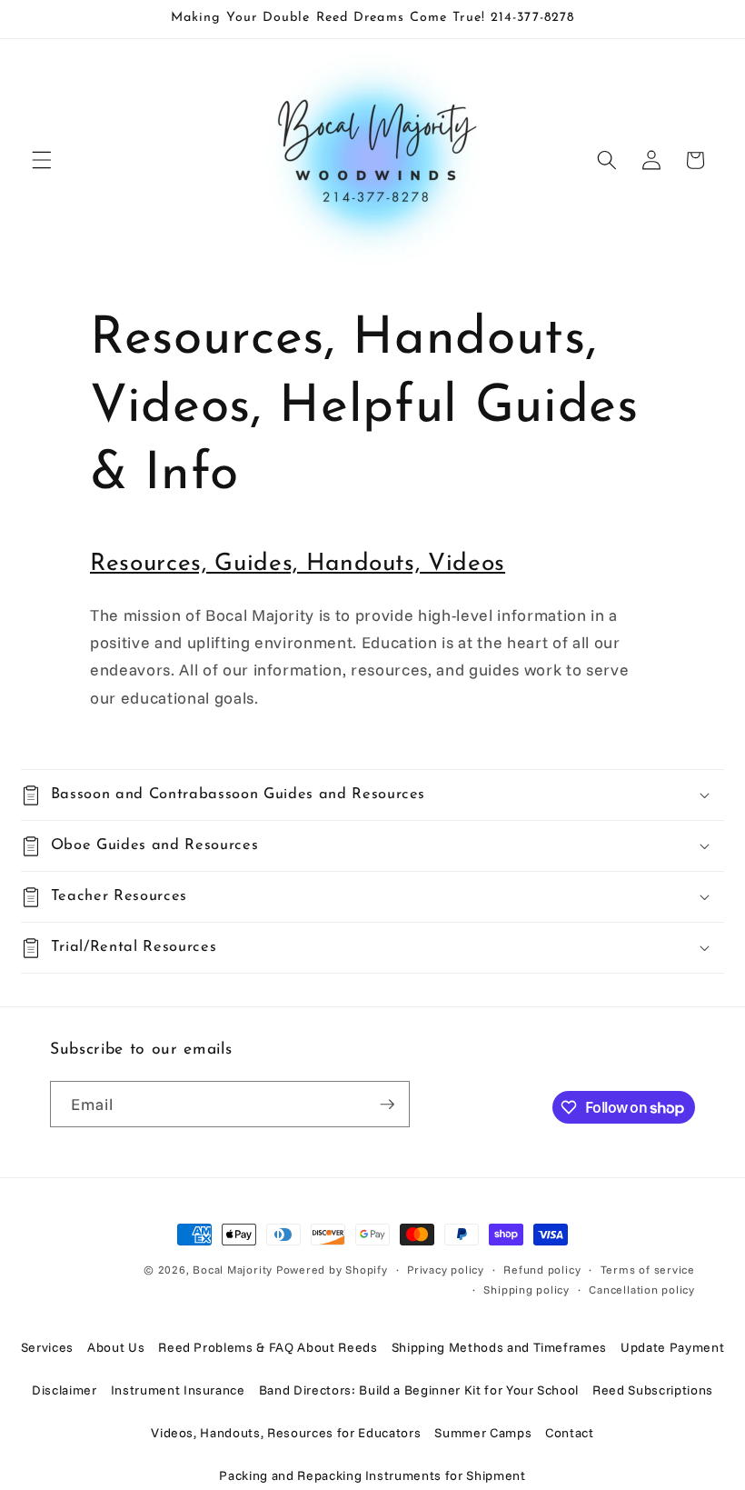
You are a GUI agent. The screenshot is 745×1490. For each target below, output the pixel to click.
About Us (115, 1347)
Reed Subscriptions (652, 1390)
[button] (42, 160)
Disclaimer (64, 1390)
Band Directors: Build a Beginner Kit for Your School (419, 1390)
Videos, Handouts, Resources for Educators (286, 1433)
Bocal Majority (233, 1269)
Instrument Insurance (178, 1390)
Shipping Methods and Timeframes (499, 1347)
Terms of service (648, 1269)
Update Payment (672, 1347)
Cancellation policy (642, 1289)
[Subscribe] (387, 1104)
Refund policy (542, 1269)
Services (47, 1347)
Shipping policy (526, 1289)
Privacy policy (445, 1269)
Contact (569, 1433)
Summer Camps (482, 1433)
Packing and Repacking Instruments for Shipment (372, 1475)
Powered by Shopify (332, 1269)
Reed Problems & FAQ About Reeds (267, 1347)
